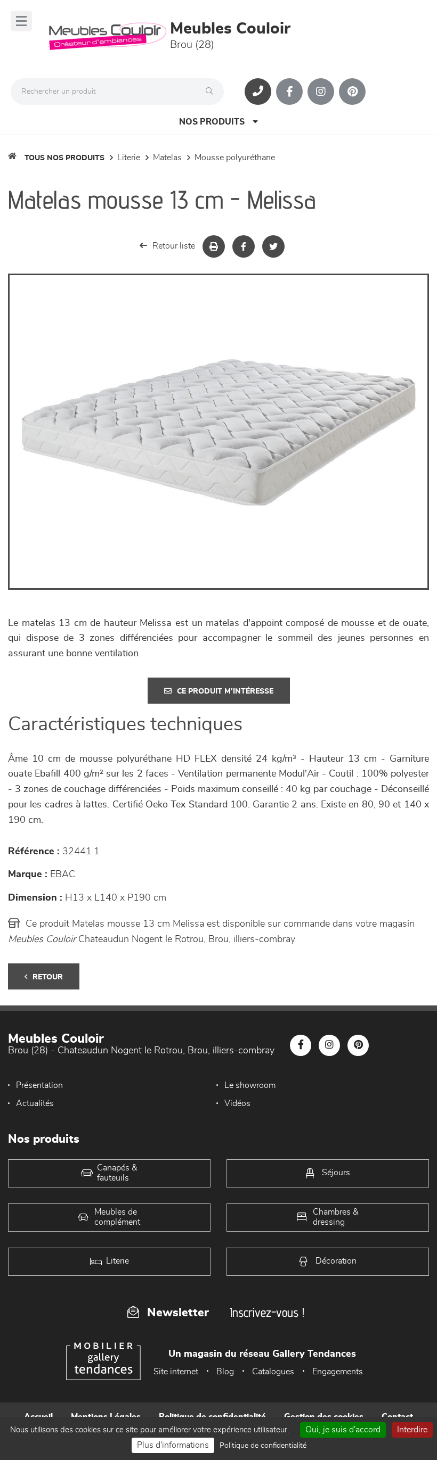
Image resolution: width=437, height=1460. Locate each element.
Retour (48, 977)
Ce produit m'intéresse (225, 691)
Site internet (175, 1371)
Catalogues (273, 1371)
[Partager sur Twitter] (273, 246)
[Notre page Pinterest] (352, 91)
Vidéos (237, 1103)
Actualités (35, 1103)
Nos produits (212, 122)
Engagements (337, 1371)
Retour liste (173, 246)
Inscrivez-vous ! (267, 1312)
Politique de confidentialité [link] (263, 1445)
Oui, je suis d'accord (343, 1429)
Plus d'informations (173, 1445)
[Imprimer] (214, 246)
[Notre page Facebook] (289, 91)
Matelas (167, 157)
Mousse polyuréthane (235, 157)
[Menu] (21, 21)
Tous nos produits (64, 158)
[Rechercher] (212, 91)
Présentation (39, 1085)
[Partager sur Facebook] (243, 246)
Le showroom (250, 1085)
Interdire (412, 1429)
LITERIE (128, 157)
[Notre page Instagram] (320, 91)
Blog (225, 1371)
